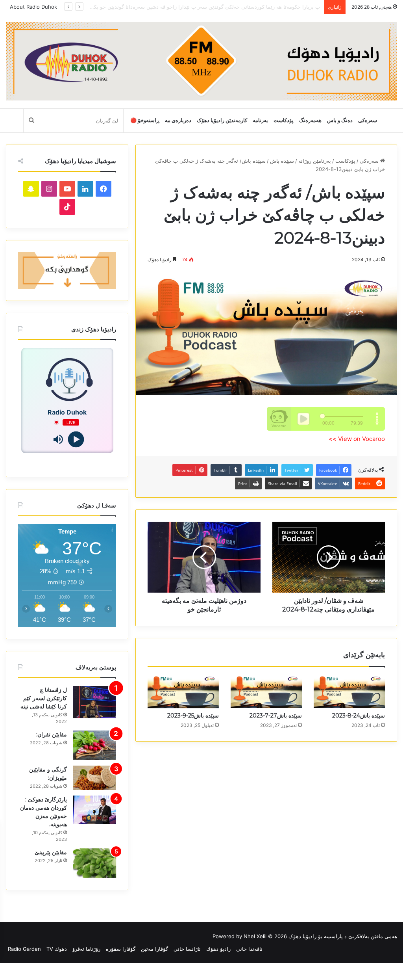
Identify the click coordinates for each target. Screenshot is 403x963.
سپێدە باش (282, 161)
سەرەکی (367, 120)
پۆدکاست (284, 120)
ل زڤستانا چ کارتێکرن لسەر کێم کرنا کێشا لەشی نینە (43, 698)
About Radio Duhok (33, 7)
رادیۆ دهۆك (218, 949)
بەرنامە (260, 120)
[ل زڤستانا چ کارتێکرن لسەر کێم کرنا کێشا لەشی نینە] (94, 702)
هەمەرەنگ (310, 120)
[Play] (76, 439)
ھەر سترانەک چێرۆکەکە (295, 7)
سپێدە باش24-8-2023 (358, 715)
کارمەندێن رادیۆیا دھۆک (222, 120)
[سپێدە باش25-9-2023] (183, 691)
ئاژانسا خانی (187, 949)
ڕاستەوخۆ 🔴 (144, 120)
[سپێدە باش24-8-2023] (349, 691)
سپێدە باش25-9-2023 (193, 715)
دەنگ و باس (340, 120)
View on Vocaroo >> (357, 438)
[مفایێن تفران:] (94, 745)
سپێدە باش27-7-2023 (276, 715)
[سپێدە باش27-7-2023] (266, 691)
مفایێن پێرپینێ (51, 852)
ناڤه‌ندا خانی (249, 949)
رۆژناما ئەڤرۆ (86, 949)
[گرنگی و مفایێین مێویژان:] (94, 778)
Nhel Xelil (255, 936)
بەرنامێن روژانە (314, 161)
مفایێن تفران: (51, 734)
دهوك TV (56, 949)
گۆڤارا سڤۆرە (120, 949)
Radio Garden (24, 949)
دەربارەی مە (178, 120)
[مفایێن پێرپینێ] (94, 863)
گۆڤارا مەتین (154, 949)
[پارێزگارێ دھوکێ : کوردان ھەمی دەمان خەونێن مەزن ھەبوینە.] (94, 810)
